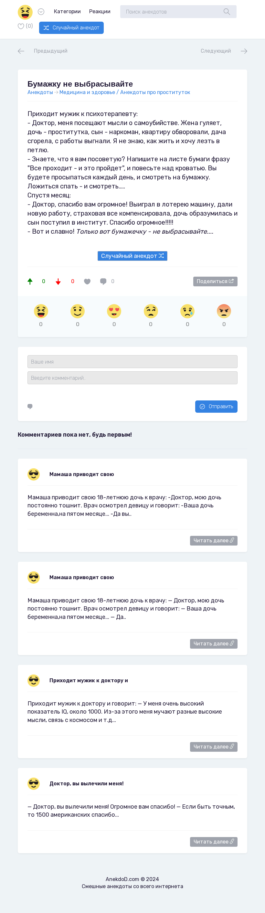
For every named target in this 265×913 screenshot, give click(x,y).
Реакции (100, 11)
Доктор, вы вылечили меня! (86, 783)
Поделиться (213, 281)
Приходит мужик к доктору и (88, 680)
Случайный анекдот (76, 28)
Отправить (221, 406)
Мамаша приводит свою (81, 577)
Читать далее (212, 540)
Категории (67, 11)
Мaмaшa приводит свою (81, 474)
